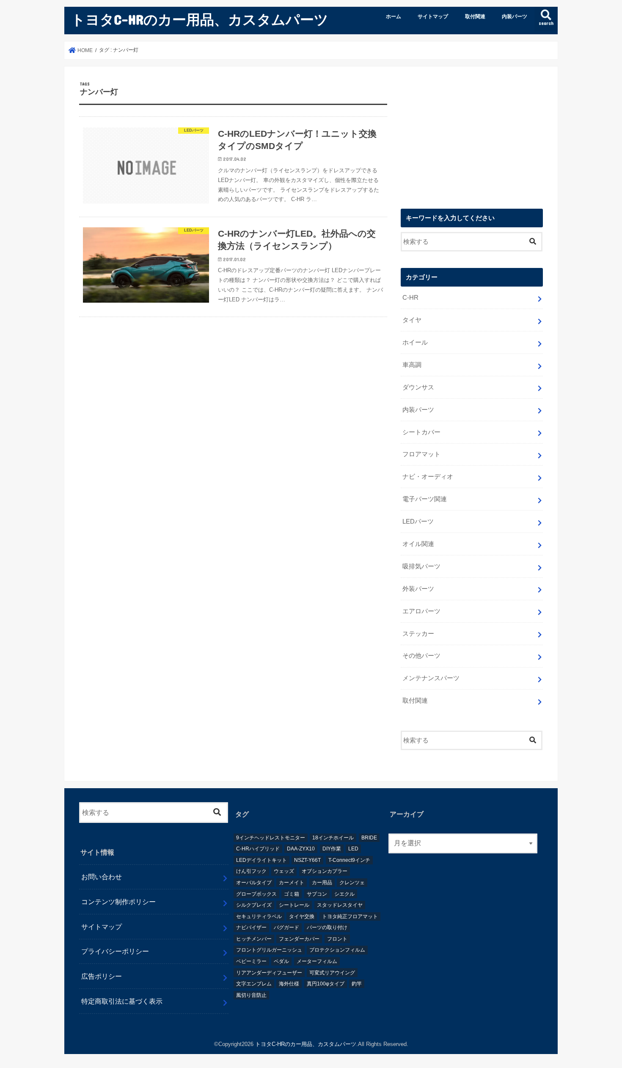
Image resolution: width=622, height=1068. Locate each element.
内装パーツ (514, 16)
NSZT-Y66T (307, 860)
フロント (337, 939)
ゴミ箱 (291, 894)
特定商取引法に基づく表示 (121, 1001)
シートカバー (421, 432)
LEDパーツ (418, 521)
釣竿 (357, 984)
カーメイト (291, 883)
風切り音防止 (251, 995)
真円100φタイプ (325, 984)
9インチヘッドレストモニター (270, 838)
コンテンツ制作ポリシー (118, 901)
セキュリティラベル (259, 916)
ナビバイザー (251, 927)
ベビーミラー (251, 961)
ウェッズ (284, 871)
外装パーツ (418, 588)
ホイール (415, 342)
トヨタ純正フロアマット (350, 916)
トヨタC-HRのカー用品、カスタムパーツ (199, 19)
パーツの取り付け (327, 927)
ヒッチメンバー (254, 939)
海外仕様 (289, 984)
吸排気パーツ (421, 566)
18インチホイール (333, 838)
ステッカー (418, 633)
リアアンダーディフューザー (269, 973)
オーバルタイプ (254, 883)
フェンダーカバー (299, 939)
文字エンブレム (254, 984)
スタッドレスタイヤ (340, 905)
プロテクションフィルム (337, 950)
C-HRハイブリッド (258, 849)
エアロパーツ (421, 611)
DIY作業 (331, 849)
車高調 (411, 365)
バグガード (286, 927)
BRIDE (369, 838)
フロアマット (421, 454)
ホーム (393, 16)
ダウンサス (418, 387)
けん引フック (251, 871)
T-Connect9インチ (349, 860)
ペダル (281, 961)
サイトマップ (433, 16)
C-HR (410, 297)
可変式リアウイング (332, 973)
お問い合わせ (101, 876)
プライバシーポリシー (115, 951)
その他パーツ (421, 655)
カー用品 (322, 883)
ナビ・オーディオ (427, 476)
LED (353, 849)
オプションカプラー (324, 871)
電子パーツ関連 (424, 499)
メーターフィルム (317, 961)
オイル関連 (418, 544)
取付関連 (475, 16)
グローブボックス (256, 894)
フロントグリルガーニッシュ (269, 950)
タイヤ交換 (301, 916)
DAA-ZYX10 (301, 849)
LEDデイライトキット (261, 860)
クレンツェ (352, 883)
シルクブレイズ (254, 905)
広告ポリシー (101, 976)
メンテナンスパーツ (431, 678)
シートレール (294, 905)
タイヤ (411, 320)
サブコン (317, 894)
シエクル (344, 894)
